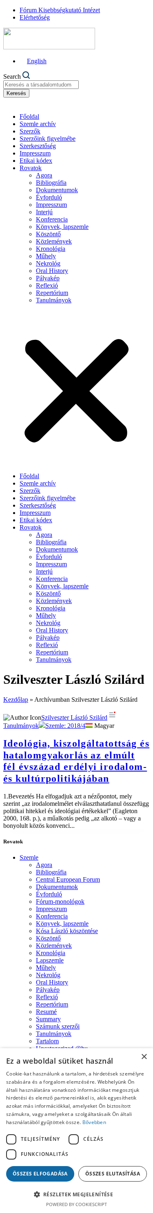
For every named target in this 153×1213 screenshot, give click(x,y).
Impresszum (35, 153)
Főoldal (29, 116)
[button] (76, 388)
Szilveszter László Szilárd (74, 717)
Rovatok (31, 167)
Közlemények (54, 241)
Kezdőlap (15, 699)
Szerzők (30, 131)
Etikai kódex (36, 160)
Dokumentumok (57, 189)
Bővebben (94, 1122)
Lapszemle (50, 960)
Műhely (46, 256)
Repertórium (52, 292)
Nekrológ (48, 263)
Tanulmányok (53, 300)
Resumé (46, 1011)
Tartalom (47, 1041)
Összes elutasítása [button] (112, 1173)
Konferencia (52, 219)
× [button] (144, 1057)
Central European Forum (68, 879)
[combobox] (41, 84)
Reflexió (47, 285)
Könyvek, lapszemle (62, 226)
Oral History (52, 270)
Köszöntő (48, 234)
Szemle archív (38, 123)
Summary (48, 1019)
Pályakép (48, 278)
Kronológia (50, 248)
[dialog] (76, 1130)
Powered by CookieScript (76, 1204)
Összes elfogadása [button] (40, 1173)
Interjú (44, 211)
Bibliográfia (51, 182)
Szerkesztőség (38, 145)
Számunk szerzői (58, 1026)
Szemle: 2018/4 (65, 725)
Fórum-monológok (60, 901)
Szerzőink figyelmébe (47, 138)
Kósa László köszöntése (67, 930)
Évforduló (49, 197)
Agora (44, 175)
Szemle (29, 857)
